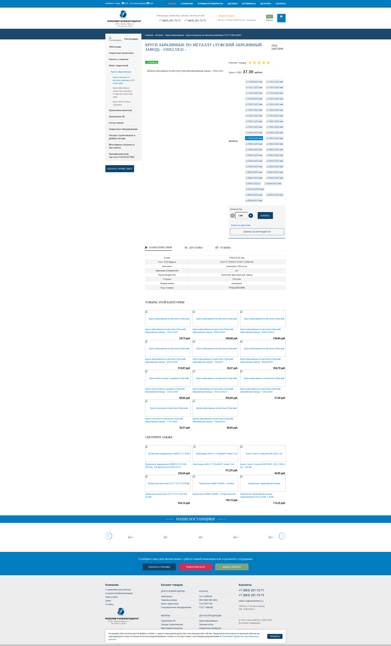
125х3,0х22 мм (275, 115)
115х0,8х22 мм (254, 81)
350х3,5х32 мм (275, 177)
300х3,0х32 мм (275, 172)
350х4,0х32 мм (273, 183)
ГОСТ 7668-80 (206, 607)
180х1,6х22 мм (254, 143)
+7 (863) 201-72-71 (170, 20)
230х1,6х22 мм (254, 155)
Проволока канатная (120, 110)
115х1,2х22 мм (254, 87)
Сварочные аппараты (210, 628)
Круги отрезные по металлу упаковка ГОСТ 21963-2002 (124, 80)
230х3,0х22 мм (275, 166)
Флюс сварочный (118, 65)
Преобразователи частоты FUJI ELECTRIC (122, 155)
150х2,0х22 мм (254, 132)
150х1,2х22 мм (254, 121)
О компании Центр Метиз (118, 589)
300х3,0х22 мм (254, 172)
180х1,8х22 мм (275, 143)
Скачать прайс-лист (120, 168)
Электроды (115, 46)
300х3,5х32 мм (254, 177)
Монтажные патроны (172, 628)
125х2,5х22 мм (254, 115)
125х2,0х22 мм (275, 109)
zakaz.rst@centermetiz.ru (251, 600)
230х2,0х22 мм (254, 160)
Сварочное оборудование (123, 128)
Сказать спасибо (159, 566)
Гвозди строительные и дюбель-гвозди (122, 137)
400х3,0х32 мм (254, 194)
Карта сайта (111, 596)
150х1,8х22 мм (275, 126)
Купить (265, 215)
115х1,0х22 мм (275, 81)
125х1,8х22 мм (254, 109)
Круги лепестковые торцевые (122, 103)
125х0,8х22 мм (254, 98)
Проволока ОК (117, 116)
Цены (108, 600)
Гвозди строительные (172, 624)
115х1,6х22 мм (275, 87)
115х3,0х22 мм (275, 93)
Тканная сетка (206, 624)
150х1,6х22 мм (254, 126)
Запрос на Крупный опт (257, 231)
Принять (275, 636)
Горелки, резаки (169, 599)
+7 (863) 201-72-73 (195, 20)
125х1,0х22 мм (275, 98)
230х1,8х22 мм (275, 155)
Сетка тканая (116, 122)
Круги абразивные (121, 71)
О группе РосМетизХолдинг (119, 593)
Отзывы (109, 604)
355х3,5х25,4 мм (255, 189)
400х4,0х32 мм (254, 200)
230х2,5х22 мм (275, 160)
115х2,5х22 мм (254, 93)
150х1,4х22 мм (275, 121)
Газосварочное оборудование (176, 607)
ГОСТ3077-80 (205, 603)
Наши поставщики (195, 519)
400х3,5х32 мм (275, 194)
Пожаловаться (195, 566)
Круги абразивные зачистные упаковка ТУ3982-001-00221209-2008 (123, 92)
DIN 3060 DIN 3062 (208, 599)
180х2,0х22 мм (254, 149)
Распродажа (131, 38)
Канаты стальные (118, 59)
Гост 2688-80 (205, 596)
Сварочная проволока (121, 52)
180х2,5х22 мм (275, 149)
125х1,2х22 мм (254, 104)
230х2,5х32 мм (254, 166)
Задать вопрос (231, 566)
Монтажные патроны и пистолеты (122, 146)
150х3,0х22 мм (275, 138)
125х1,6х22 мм (275, 104)
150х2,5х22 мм (275, 132)
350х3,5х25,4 (253, 183)
